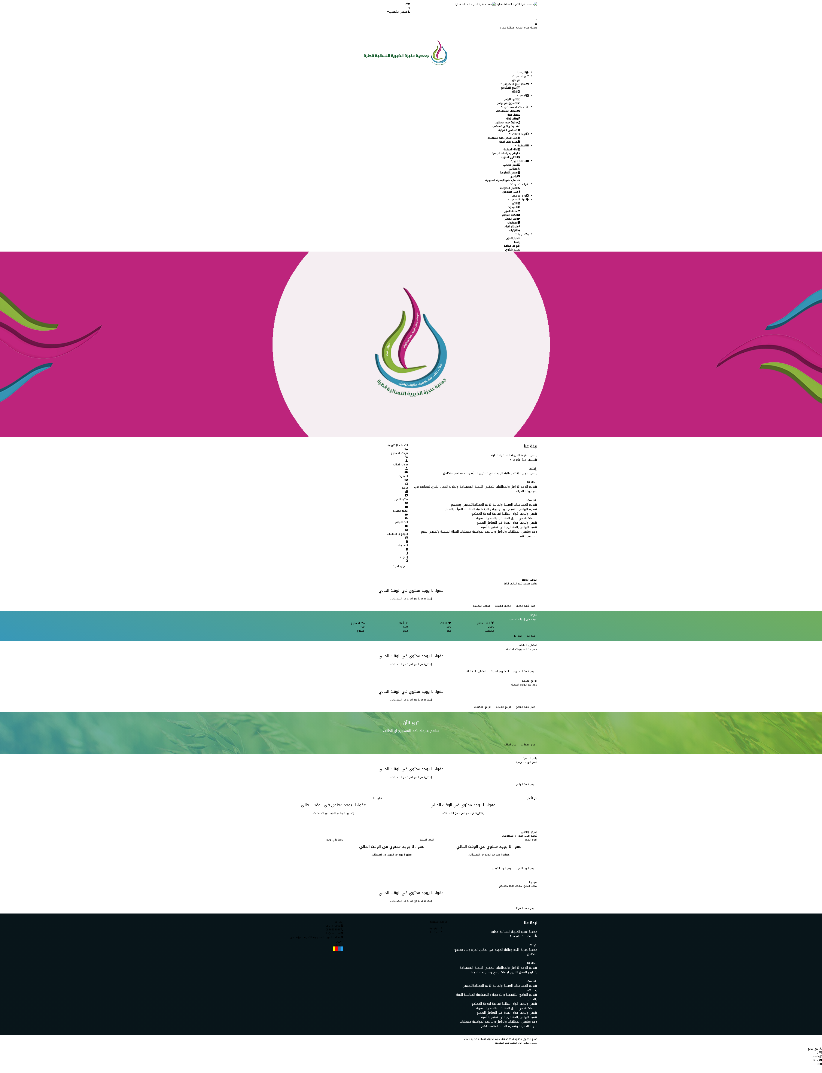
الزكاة (514, 91)
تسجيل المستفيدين (506, 111)
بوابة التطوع (520, 184)
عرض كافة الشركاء (525, 908)
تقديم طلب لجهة (508, 141)
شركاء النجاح (511, 226)
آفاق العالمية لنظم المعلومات (508, 1043)
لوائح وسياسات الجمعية (505, 153)
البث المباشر (511, 218)
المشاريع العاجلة (500, 671)
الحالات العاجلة (503, 606)
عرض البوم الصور (526, 868)
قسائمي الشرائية (507, 130)
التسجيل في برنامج (507, 103)
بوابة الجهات (518, 134)
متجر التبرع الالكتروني (514, 84)
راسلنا (517, 242)
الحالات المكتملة (481, 606)
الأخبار (515, 203)
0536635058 (333, 929)
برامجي (513, 176)
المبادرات (512, 207)
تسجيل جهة (513, 114)
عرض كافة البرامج (525, 707)
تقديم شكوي (512, 249)
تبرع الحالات (510, 744)
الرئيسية (521, 72)
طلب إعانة (511, 118)
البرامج (522, 95)
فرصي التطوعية (509, 172)
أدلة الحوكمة (510, 149)
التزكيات (513, 230)
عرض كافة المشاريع (524, 671)
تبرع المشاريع (528, 744)
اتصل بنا (521, 234)
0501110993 (333, 925)
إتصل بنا (518, 635)
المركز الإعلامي (518, 199)
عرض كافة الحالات (525, 606)
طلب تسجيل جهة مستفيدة (502, 138)
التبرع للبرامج (510, 99)
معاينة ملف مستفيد (506, 122)
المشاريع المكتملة (476, 671)
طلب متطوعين (510, 191)
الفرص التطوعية (509, 188)
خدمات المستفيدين (514, 107)
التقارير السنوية (509, 157)
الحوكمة (521, 145)
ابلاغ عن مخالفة (512, 245)
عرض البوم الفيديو (502, 868)
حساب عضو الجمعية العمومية (501, 180)
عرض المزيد (399, 566)
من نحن (516, 80)
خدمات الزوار (519, 161)
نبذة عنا (531, 635)
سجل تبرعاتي (510, 164)
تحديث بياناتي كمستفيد (505, 126)
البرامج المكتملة (482, 707)
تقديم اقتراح (513, 238)
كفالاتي (513, 168)
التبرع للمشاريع (509, 87)
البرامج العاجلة (503, 707)
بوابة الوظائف (518, 195)
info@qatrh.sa (332, 933)
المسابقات (512, 222)
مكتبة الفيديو (509, 215)
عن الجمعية (520, 76)
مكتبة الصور (511, 211)
